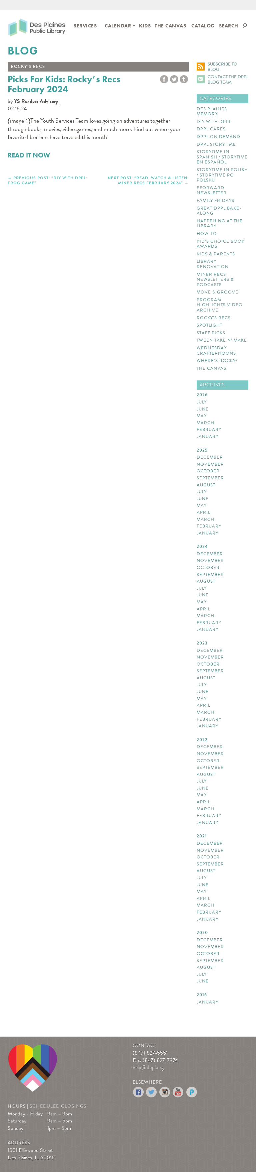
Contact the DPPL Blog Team (228, 79)
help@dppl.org (148, 1067)
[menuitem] (85, 25)
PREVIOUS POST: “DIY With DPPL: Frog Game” (47, 180)
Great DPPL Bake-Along (219, 211)
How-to (207, 234)
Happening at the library (220, 224)
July (202, 402)
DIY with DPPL (214, 122)
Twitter (174, 79)
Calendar (118, 25)
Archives (212, 384)
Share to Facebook (164, 79)
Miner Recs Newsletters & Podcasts (215, 280)
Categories (215, 98)
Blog (23, 51)
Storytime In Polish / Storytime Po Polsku (222, 175)
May (202, 416)
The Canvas (170, 25)
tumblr (184, 79)
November (210, 464)
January (207, 437)
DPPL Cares (211, 129)
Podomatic (192, 1092)
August (206, 485)
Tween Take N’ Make (222, 340)
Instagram (165, 1092)
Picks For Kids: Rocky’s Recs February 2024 (64, 84)
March (205, 423)
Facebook (138, 1092)
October (208, 471)
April (203, 512)
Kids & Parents (216, 254)
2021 (202, 836)
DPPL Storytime (216, 144)
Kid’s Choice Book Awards (221, 244)
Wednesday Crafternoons (216, 351)
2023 (202, 643)
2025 (202, 450)
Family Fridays (215, 201)
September (210, 478)
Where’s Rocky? (217, 361)
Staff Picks (211, 333)
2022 (202, 740)
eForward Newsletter (212, 191)
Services (85, 25)
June (203, 409)
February (209, 430)
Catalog (203, 25)
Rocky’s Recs (214, 318)
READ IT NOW (29, 155)
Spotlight (209, 325)
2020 (202, 933)
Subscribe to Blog (222, 66)
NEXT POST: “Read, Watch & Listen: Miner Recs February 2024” (148, 180)
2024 (202, 547)
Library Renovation (213, 264)
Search (228, 25)
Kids (145, 25)
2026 (202, 395)
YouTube (178, 1092)
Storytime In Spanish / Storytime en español (222, 157)
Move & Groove (217, 292)
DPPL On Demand (218, 137)
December (210, 457)
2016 (202, 995)
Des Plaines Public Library (37, 28)
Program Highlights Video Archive (220, 305)
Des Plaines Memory (212, 112)
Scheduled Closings (58, 1106)
